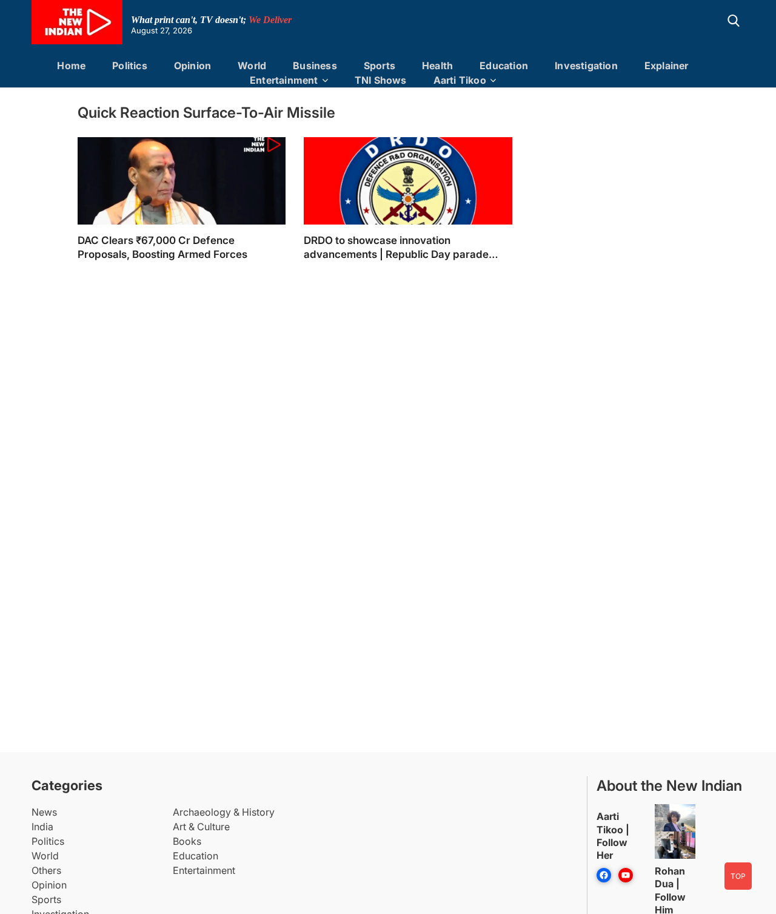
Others (46, 870)
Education (504, 65)
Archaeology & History (224, 812)
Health (437, 65)
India (42, 827)
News (44, 812)
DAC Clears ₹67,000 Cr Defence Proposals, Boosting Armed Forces (162, 247)
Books (187, 841)
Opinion (192, 65)
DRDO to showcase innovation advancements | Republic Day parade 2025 (396, 248)
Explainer (666, 65)
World (252, 65)
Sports (379, 65)
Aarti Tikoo (459, 80)
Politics (129, 65)
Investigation (586, 65)
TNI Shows (381, 80)
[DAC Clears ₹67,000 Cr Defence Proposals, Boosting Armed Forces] (182, 198)
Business (315, 65)
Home (71, 65)
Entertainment (284, 80)
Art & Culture (201, 827)
